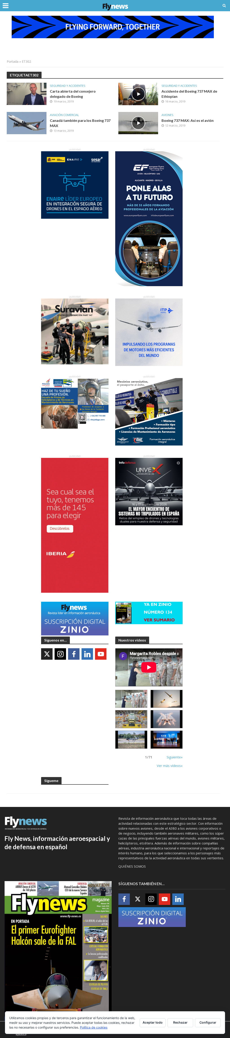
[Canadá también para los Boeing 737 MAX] (26, 122)
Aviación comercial (64, 115)
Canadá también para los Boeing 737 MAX (80, 123)
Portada (12, 61)
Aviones (167, 115)
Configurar (207, 1022)
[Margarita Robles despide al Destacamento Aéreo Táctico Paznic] (131, 699)
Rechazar (180, 1022)
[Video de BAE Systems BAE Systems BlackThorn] (166, 699)
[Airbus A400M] (166, 719)
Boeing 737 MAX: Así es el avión (187, 120)
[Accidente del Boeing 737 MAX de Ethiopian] (138, 93)
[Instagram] (60, 654)
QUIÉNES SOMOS (132, 866)
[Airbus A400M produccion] (131, 719)
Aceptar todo (153, 1022)
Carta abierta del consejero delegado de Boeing (73, 93)
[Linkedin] (87, 654)
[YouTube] (100, 654)
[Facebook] (74, 654)
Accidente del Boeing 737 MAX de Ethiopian (189, 93)
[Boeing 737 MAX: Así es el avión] (138, 122)
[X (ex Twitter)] (47, 654)
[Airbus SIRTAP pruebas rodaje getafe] (131, 740)
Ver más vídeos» (170, 765)
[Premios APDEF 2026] (166, 740)
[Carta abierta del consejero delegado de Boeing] (26, 93)
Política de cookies (93, 1027)
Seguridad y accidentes (67, 86)
